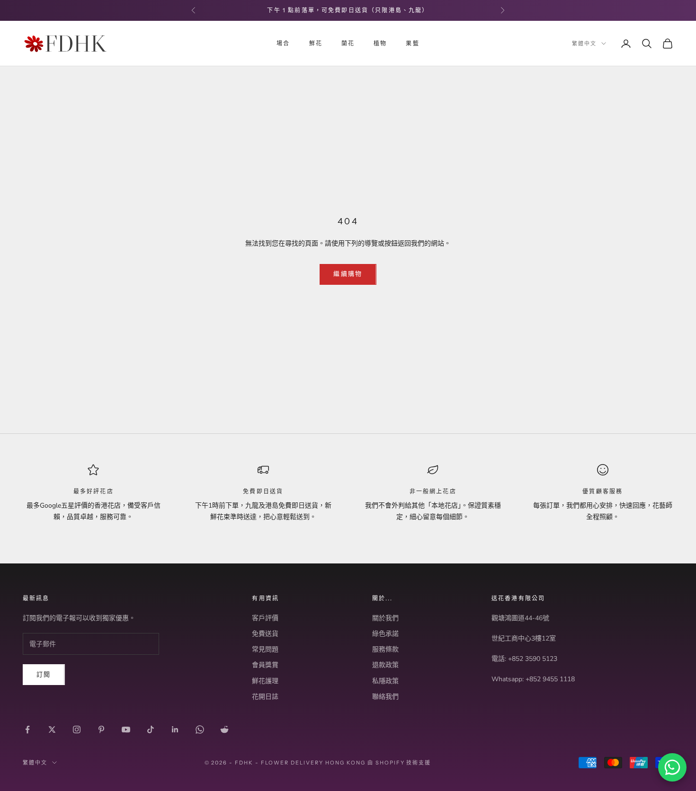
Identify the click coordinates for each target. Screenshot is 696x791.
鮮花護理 (265, 681)
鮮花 (315, 43)
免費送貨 (265, 633)
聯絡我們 (385, 696)
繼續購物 (347, 274)
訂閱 (43, 674)
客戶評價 (265, 618)
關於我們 (385, 618)
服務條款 (385, 649)
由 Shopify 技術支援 (399, 762)
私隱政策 (385, 681)
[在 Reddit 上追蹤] (224, 729)
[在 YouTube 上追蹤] (126, 729)
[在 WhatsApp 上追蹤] (200, 729)
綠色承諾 (385, 633)
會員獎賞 (265, 664)
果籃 (412, 43)
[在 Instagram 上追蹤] (76, 729)
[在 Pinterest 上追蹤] (101, 729)
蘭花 (348, 43)
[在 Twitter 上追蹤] (52, 729)
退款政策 (385, 664)
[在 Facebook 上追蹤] (27, 729)
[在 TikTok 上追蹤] (150, 729)
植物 (380, 43)
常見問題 (265, 649)
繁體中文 (584, 43)
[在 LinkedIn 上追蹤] (175, 729)
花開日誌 (265, 696)
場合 (283, 43)
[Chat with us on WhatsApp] (672, 767)
